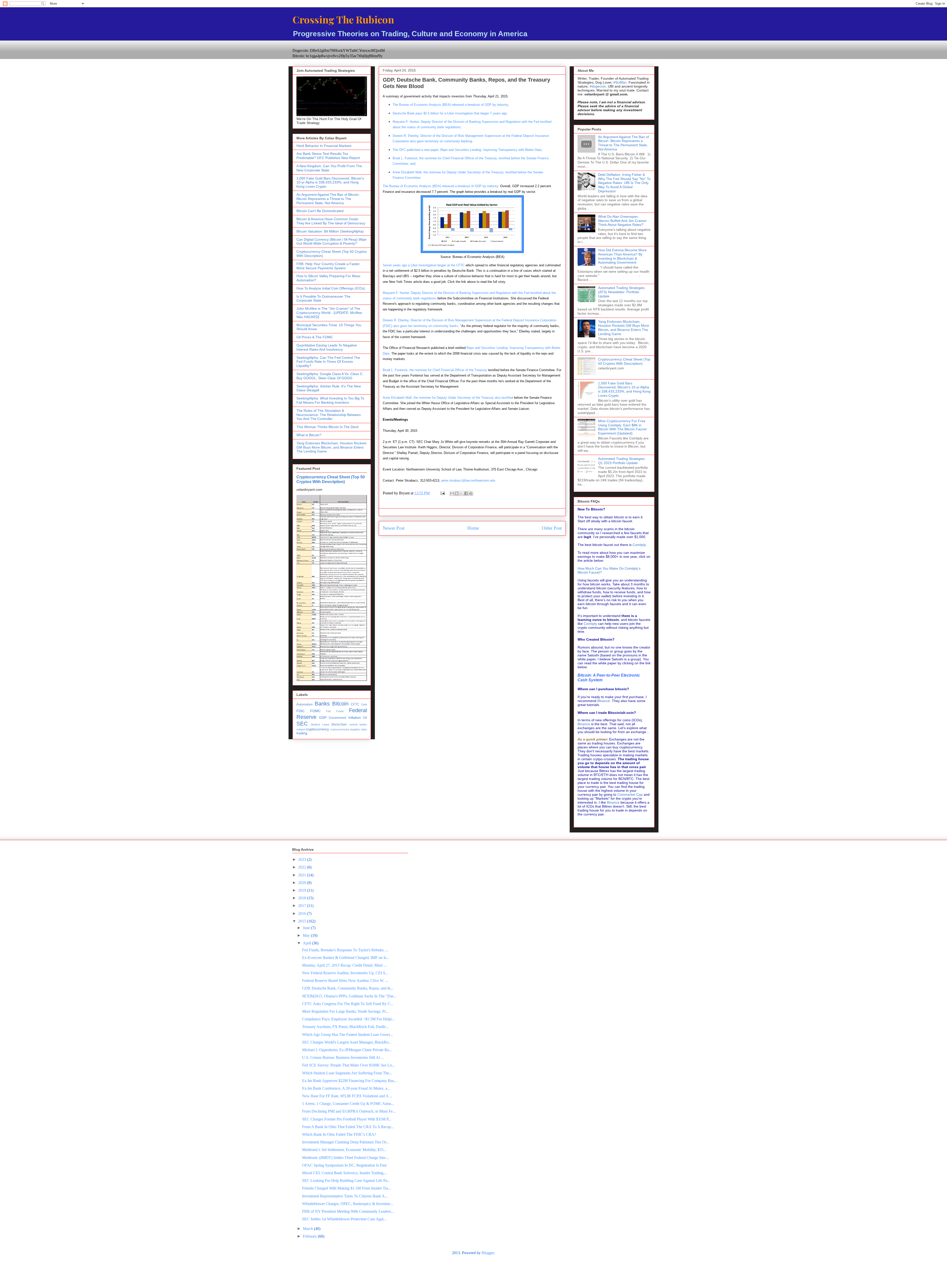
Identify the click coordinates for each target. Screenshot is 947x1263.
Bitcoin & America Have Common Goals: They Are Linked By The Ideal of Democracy (330, 221)
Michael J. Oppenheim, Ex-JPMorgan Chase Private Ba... (347, 1050)
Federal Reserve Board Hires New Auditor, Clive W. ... (345, 980)
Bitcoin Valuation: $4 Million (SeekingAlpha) (330, 231)
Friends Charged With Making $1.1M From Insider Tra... (346, 1188)
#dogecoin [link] (598, 86)
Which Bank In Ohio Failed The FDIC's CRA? (339, 1134)
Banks (322, 704)
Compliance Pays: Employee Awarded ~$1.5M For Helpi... (348, 1019)
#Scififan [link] (620, 82)
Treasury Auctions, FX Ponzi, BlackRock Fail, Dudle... (345, 1027)
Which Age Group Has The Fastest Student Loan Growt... (347, 1034)
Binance (603, 701)
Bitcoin (340, 704)
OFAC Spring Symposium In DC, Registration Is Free (344, 1165)
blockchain (339, 724)
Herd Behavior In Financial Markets (323, 146)
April (307, 943)
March (308, 1229)
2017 (302, 905)
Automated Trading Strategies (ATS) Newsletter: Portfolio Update (621, 292)
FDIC (300, 711)
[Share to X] (461, 493)
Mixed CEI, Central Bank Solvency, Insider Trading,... (344, 1173)
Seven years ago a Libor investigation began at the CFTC (424, 265)
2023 (302, 859)
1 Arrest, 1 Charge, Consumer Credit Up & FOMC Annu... (348, 1103)
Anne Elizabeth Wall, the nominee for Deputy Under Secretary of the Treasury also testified (448, 397)
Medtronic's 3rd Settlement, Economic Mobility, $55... (344, 1150)
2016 (302, 913)
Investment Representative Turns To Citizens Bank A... (345, 1196)
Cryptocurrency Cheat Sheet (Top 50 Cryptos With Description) (330, 479)
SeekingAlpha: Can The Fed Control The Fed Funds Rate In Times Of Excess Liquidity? (328, 362)
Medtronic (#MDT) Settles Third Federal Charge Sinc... (345, 1157)
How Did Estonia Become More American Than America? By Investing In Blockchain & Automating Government (622, 256)
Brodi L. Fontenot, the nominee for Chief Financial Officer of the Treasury (435, 370)
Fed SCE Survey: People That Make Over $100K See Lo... (348, 1065)
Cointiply (639, 545)
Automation (304, 704)
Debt (364, 704)
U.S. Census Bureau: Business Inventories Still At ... (343, 1057)
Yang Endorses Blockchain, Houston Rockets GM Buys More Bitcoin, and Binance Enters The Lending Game (331, 447)
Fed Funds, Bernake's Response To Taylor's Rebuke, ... (345, 950)
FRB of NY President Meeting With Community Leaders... (348, 1211)
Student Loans (320, 724)
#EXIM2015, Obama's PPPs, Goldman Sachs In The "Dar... (349, 996)
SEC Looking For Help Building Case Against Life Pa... (346, 1180)
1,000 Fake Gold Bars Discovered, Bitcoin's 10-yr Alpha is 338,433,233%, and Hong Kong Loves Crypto (330, 182)
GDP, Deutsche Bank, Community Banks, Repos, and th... (347, 988)
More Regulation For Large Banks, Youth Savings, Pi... (345, 1011)
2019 (302, 890)
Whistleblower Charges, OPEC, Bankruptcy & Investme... (347, 1204)
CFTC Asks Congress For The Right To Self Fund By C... (347, 1004)
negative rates (358, 729)
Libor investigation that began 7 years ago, (450, 113)
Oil (365, 718)
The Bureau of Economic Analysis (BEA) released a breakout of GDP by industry (440, 186)
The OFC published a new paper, (467, 150)
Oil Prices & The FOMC (314, 337)
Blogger (488, 1253)
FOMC (315, 711)
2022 (302, 867)
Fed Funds (335, 711)
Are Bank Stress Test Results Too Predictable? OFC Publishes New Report (328, 156)
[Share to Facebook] (466, 493)
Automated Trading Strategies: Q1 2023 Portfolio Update (622, 461)
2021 (302, 875)
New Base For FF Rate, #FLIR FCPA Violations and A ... (347, 1096)
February (310, 1236)
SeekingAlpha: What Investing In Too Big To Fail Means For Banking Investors (330, 400)
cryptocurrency (317, 729)
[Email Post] (442, 493)
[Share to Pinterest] (470, 493)
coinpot (300, 729)
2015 (302, 921)
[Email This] (452, 493)
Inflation (354, 718)
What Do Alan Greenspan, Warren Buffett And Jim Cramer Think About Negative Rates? (622, 221)
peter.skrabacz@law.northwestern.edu (468, 480)
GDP (323, 718)
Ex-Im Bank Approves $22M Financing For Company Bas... (349, 1081)
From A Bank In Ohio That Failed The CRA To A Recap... (348, 1127)
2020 (302, 883)
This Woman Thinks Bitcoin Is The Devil (327, 427)
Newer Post (393, 528)
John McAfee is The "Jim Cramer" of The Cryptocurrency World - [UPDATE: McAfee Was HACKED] (329, 313)
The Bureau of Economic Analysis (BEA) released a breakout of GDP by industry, (451, 105)
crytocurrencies (339, 729)
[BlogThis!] (456, 493)
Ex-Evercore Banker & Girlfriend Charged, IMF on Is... (345, 958)
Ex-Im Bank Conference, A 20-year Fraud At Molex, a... (346, 1088)
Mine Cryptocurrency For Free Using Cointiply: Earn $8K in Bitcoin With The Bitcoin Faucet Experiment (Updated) (622, 427)
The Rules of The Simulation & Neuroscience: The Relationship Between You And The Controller (328, 415)
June (307, 928)
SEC (302, 724)
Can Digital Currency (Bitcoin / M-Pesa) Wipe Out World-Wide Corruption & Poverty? (331, 241)
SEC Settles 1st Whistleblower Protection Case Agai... (344, 1219)
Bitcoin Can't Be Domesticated (320, 211)
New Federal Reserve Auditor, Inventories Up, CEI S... (345, 973)
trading (301, 733)
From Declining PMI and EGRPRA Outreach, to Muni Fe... (349, 1111)
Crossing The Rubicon (343, 19)
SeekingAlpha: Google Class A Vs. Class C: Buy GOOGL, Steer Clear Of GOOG (330, 376)
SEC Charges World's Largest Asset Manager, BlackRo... (346, 1042)
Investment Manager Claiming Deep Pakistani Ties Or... (345, 1142)
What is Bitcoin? (308, 435)
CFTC (355, 704)
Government (337, 718)
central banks (358, 724)
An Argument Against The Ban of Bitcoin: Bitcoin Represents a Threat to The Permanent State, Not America (328, 199)
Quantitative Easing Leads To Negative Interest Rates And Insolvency (326, 347)
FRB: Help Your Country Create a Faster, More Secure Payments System (328, 266)
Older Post (552, 528)
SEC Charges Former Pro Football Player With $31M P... (346, 1119)
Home (473, 528)
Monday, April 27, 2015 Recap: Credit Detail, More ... (344, 965)
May (307, 935)
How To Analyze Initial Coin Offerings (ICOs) (330, 288)
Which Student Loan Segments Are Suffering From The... (347, 1073)
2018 (302, 898)
